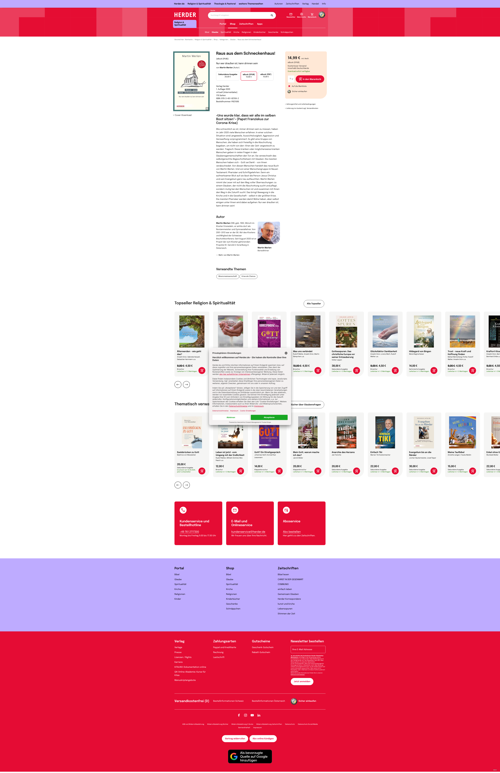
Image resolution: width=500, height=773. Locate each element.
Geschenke (273, 32)
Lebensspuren (285, 609)
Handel (315, 4)
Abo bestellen (292, 532)
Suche (213, 10)
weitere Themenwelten (251, 4)
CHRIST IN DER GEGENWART (290, 579)
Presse (178, 652)
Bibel (207, 32)
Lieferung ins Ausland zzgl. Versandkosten (302, 108)
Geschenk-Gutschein (262, 647)
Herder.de (179, 4)
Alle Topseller (314, 304)
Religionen (246, 32)
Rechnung (218, 652)
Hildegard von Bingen (420, 351)
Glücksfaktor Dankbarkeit (383, 351)
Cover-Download (183, 115)
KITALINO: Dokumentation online (190, 667)
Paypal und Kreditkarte (224, 647)
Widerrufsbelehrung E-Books (242, 724)
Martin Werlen (226, 68)
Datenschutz (290, 724)
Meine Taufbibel (456, 452)
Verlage (178, 647)
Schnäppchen (287, 32)
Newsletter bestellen (307, 641)
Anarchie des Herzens (343, 452)
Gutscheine (261, 641)
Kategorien (224, 39)
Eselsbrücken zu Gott (188, 452)
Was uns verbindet (302, 351)
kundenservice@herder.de (248, 532)
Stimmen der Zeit (286, 614)
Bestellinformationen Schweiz (228, 701)
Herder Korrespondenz (289, 599)
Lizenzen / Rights (183, 657)
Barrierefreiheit (244, 727)
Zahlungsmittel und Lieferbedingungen (301, 104)
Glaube (215, 32)
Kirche (236, 32)
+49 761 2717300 (189, 532)
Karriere (178, 662)
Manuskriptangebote (185, 680)
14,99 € (249, 76)
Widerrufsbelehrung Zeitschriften (269, 724)
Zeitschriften (292, 4)
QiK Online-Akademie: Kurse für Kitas (190, 673)
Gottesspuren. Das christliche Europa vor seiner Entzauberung (343, 354)
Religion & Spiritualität (199, 4)
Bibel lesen (283, 574)
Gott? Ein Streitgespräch (267, 452)
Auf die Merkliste (299, 86)
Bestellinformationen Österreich (268, 701)
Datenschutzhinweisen (298, 674)
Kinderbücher (260, 32)
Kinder (177, 599)
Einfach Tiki (376, 452)
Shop (232, 24)
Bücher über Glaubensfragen (306, 405)
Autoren (278, 4)
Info (324, 4)
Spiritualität (226, 32)
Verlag (305, 4)
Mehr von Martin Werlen (228, 255)
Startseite (189, 39)
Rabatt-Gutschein (261, 652)
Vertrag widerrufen (235, 739)
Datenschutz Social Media (308, 724)
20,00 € (227, 76)
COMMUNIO (283, 584)
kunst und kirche (286, 604)
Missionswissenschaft (227, 276)
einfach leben (285, 589)
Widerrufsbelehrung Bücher (217, 724)
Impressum (257, 727)
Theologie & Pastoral (225, 4)
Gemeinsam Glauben (288, 594)
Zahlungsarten (224, 641)
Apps (259, 24)
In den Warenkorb (312, 79)
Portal (223, 24)
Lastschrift (218, 657)
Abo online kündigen (263, 739)
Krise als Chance (248, 276)
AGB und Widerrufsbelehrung (193, 724)
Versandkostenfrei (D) (191, 701)
